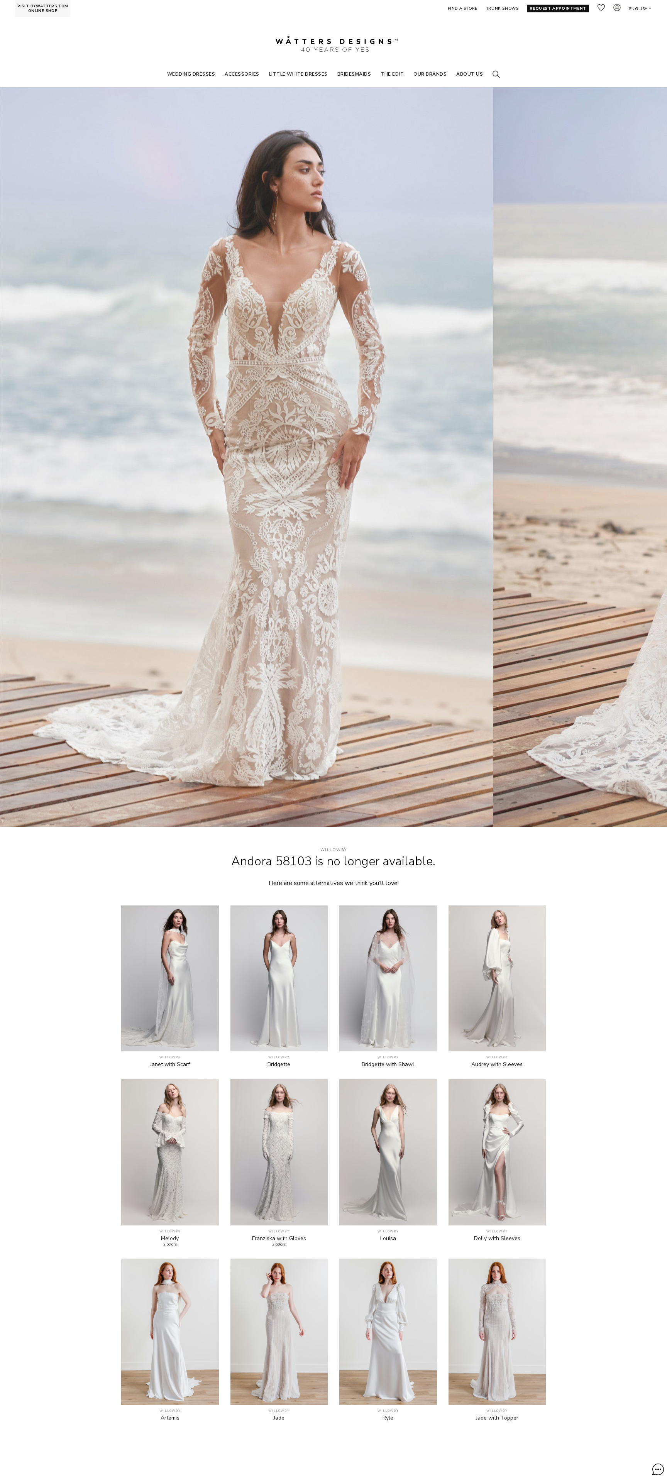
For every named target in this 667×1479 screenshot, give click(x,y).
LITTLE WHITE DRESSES (298, 74)
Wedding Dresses (191, 74)
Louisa (388, 1238)
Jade (279, 1418)
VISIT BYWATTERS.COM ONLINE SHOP (42, 8)
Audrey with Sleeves (497, 1064)
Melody (170, 1238)
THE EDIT (392, 74)
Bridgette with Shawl (388, 1064)
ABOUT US (469, 74)
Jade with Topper (497, 1418)
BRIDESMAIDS (354, 74)
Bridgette (278, 1064)
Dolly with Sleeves (497, 1238)
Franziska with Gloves (279, 1238)
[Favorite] (208, 1041)
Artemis (170, 1418)
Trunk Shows (502, 8)
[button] (658, 1469)
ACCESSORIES (242, 74)
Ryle (388, 1418)
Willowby (333, 850)
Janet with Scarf (170, 1064)
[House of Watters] (333, 44)
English (638, 9)
